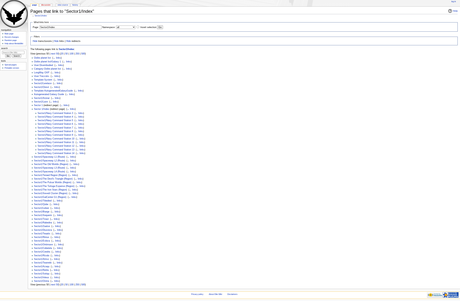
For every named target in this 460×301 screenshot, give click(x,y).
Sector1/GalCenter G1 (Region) (50, 197)
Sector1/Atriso (41, 259)
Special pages (10, 65)
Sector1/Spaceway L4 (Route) (49, 171)
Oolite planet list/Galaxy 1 (47, 61)
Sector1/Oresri (41, 87)
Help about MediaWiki (13, 43)
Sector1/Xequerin (43, 215)
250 (77, 53)
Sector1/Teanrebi (43, 262)
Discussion (45, 5)
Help (455, 11)
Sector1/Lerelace (43, 83)
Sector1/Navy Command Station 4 (55, 117)
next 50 (55, 53)
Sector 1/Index (41, 109)
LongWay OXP (41, 72)
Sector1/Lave (41, 101)
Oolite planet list (42, 58)
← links (57, 58)
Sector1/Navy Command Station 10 (56, 138)
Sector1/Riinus (41, 237)
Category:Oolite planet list (47, 69)
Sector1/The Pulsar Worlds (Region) (52, 182)
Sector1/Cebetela (43, 248)
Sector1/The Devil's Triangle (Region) (53, 179)
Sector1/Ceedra (42, 252)
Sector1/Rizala (41, 255)
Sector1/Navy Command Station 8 (55, 131)
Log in (453, 1)
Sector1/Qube (41, 204)
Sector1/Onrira (41, 281)
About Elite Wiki (215, 294)
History (75, 5)
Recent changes (11, 37)
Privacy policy (197, 294)
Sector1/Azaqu (41, 266)
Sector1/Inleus (41, 277)
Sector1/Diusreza (43, 230)
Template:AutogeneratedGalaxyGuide (53, 90)
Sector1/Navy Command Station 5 (55, 120)
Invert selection (148, 27)
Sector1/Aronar (42, 98)
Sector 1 (38, 105)
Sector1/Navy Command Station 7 (55, 128)
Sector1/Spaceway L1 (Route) (49, 157)
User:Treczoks (41, 76)
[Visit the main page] (14, 14)
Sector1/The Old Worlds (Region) (51, 164)
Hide (35, 41)
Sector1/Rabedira (43, 222)
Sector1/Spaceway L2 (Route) (49, 160)
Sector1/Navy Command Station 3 (55, 113)
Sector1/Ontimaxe (43, 244)
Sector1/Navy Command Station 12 (56, 146)
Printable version (11, 68)
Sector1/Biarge (41, 211)
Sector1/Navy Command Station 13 (56, 149)
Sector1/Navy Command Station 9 (55, 135)
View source (63, 5)
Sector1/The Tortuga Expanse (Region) (54, 186)
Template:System (43, 80)
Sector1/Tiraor (41, 219)
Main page (8, 34)
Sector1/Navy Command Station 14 (56, 153)
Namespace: (108, 27)
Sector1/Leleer (41, 208)
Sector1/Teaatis (42, 233)
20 (62, 53)
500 (83, 53)
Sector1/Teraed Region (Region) (50, 175)
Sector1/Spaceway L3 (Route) (49, 168)
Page (34, 5)
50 (66, 53)
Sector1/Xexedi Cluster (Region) (50, 193)
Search (4, 48)
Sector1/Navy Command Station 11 (56, 142)
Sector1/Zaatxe (42, 226)
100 (71, 53)
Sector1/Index (41, 16)
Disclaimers (232, 294)
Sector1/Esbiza (42, 241)
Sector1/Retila (41, 270)
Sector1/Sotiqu (41, 273)
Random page (10, 40)
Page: (36, 27)
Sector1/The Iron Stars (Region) (50, 190)
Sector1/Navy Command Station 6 (55, 124)
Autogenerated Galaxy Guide (49, 94)
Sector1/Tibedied (43, 200)
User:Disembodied (43, 65)
